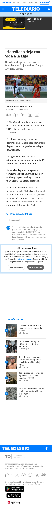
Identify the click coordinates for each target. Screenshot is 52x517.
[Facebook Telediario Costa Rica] (17, 475)
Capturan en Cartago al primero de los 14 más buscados (29, 344)
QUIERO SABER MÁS (16, 267)
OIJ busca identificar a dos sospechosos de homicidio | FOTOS (31, 328)
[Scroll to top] (46, 448)
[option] (26, 89)
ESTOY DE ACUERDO (35, 267)
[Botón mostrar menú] (3, 9)
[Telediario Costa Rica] (26, 9)
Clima (18, 3)
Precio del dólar (27, 3)
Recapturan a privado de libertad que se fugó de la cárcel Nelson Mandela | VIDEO (30, 361)
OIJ (14, 3)
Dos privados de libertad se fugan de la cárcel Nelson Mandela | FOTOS (31, 375)
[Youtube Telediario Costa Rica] (43, 475)
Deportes (26, 14)
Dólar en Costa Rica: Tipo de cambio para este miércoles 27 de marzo (31, 391)
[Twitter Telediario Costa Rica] (24, 475)
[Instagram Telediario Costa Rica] (30, 475)
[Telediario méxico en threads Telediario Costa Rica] (37, 475)
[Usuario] (49, 9)
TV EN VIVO (45, 3)
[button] (9, 115)
